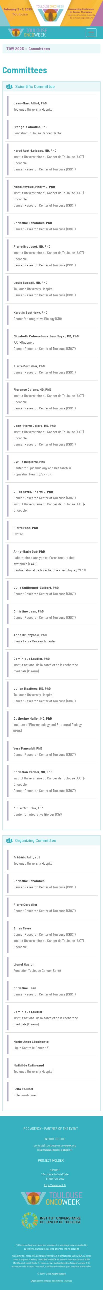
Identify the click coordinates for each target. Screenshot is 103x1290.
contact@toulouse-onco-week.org (55, 1145)
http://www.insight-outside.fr (54, 1149)
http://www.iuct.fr (55, 1185)
